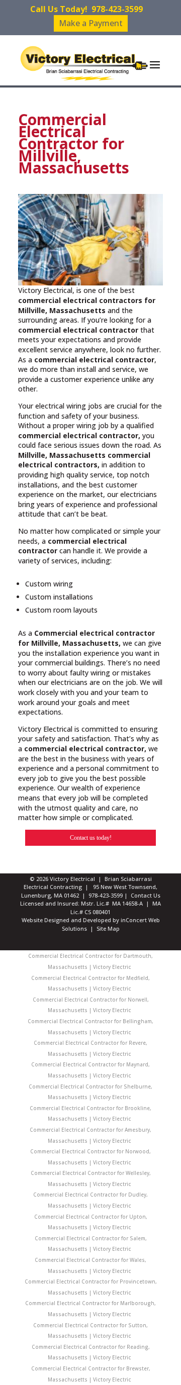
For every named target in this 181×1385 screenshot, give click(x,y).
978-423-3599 (117, 9)
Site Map (108, 928)
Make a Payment (91, 23)
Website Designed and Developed (66, 920)
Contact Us (145, 895)
